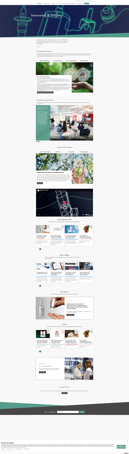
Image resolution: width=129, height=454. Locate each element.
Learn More (40, 183)
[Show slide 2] (37, 141)
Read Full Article (70, 314)
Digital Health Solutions (84, 60)
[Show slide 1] (36, 141)
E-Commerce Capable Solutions (71, 60)
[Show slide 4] (39, 141)
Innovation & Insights (66, 3)
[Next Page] (48, 249)
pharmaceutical (40, 79)
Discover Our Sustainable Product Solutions (45, 92)
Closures (56, 54)
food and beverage (48, 79)
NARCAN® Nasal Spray (84, 151)
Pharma (61, 54)
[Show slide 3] (38, 141)
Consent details (3, 450)
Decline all (121, 447)
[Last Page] (50, 249)
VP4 (37, 174)
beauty (54, 78)
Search (82, 411)
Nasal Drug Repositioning (58, 60)
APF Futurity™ (58, 151)
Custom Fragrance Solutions (45, 151)
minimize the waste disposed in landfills (53, 90)
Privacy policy (10, 450)
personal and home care (60, 78)
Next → (91, 141)
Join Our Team (42, 372)
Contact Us (87, 3)
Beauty (53, 54)
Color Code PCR (71, 151)
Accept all (121, 445)
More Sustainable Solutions (44, 60)
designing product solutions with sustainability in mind (60, 86)
